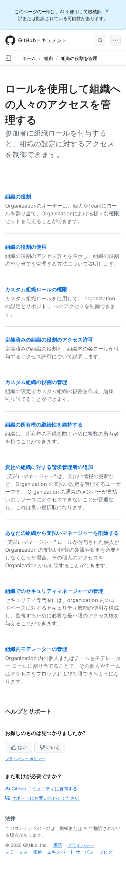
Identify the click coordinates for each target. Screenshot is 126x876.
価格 (37, 852)
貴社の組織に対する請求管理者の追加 (49, 467)
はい (22, 747)
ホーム (29, 58)
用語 (57, 845)
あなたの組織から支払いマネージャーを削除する (62, 533)
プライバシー (80, 845)
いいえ (53, 747)
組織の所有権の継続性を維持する (44, 424)
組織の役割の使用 (26, 247)
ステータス (16, 852)
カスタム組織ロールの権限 (36, 289)
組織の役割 (18, 196)
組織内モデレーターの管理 (36, 649)
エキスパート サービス (70, 852)
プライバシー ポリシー (25, 758)
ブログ (105, 852)
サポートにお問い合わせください (45, 798)
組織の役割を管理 (79, 58)
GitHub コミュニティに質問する (44, 788)
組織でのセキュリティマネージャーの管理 (54, 591)
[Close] (107, 10)
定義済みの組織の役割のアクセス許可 (49, 339)
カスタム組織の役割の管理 (36, 382)
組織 (48, 58)
